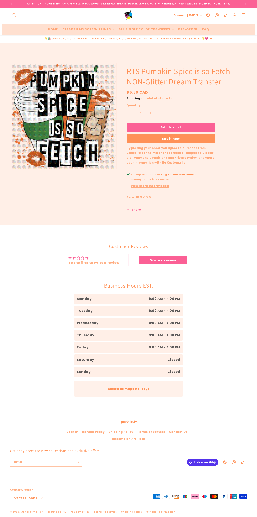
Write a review (163, 260)
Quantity (133, 105)
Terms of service (105, 511)
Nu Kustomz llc (30, 511)
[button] (14, 15)
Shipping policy (131, 511)
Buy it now (171, 139)
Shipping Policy (120, 432)
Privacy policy (80, 511)
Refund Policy (93, 432)
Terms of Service (151, 432)
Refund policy (56, 511)
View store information (150, 186)
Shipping (133, 98)
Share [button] (136, 210)
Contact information (160, 511)
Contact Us (178, 432)
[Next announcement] (245, 4)
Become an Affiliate (128, 439)
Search (73, 432)
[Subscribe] (77, 462)
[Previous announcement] (11, 4)
